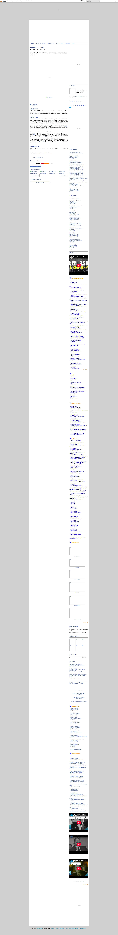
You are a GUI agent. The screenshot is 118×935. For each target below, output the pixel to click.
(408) (75, 225)
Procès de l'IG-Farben (74, 723)
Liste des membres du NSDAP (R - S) (76, 174)
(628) (74, 218)
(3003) (72, 202)
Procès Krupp (73, 745)
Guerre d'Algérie (72, 158)
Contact (73, 43)
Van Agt (37, 123)
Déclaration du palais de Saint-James (77, 773)
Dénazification (73, 775)
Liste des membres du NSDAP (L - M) (76, 172)
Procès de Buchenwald (74, 713)
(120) (75, 240)
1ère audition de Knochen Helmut (75, 152)
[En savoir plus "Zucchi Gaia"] (72, 648)
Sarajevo (37, 43)
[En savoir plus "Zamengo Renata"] (72, 642)
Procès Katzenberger (74, 744)
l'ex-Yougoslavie (79, 698)
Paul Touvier (77, 592)
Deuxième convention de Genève (76, 777)
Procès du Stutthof (74, 741)
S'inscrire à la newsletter (35, 166)
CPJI (71, 785)
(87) (72, 242)
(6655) (71, 201)
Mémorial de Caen (72, 670)
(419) (72, 224)
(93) (72, 241)
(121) (74, 239)
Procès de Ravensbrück (75, 727)
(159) (74, 236)
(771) (74, 214)
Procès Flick (72, 742)
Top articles (52, 928)
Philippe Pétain (77, 556)
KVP (35, 113)
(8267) (74, 200)
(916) (72, 212)
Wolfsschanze (71, 191)
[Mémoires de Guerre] (72, 91)
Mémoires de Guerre (78, 96)
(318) (72, 231)
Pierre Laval (77, 567)
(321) (72, 230)
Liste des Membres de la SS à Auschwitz (76, 164)
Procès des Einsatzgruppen (75, 730)
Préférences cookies (82, 928)
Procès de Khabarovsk (74, 721)
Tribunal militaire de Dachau (75, 749)
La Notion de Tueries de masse (76, 794)
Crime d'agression (74, 789)
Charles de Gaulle (77, 619)
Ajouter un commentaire (40, 182)
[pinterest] (84, 1)
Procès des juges (73, 731)
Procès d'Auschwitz (74, 708)
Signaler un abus (61, 928)
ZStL (84, 811)
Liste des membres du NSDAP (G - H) (76, 169)
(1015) (71, 208)
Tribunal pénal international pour (78, 697)
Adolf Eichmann (77, 605)
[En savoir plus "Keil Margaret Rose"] (85, 648)
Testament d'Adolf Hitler (73, 189)
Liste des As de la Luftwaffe (74, 161)
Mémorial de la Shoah (73, 668)
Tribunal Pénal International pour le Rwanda (78, 701)
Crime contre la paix (74, 788)
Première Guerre (43, 43)
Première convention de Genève (76, 776)
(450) (72, 222)
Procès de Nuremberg (78, 690)
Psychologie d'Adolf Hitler (74, 188)
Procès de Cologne (74, 714)
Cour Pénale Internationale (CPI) (76, 782)
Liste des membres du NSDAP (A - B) (76, 166)
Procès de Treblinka (74, 728)
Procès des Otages (74, 735)
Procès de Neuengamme (75, 726)
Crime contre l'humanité (75, 786)
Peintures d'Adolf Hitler (73, 184)
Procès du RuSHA (73, 740)
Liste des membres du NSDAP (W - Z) (76, 177)
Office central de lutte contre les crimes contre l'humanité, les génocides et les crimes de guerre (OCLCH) (78, 797)
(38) (73, 245)
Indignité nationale (74, 793)
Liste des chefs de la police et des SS (75, 162)
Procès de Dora (73, 717)
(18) (71, 247)
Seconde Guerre (67, 43)
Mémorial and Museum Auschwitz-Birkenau (77, 669)
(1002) (72, 209)
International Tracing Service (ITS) (75, 664)
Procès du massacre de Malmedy (77, 739)
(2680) (72, 203)
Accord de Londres (74, 758)
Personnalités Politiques (38, 157)
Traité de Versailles (59, 43)
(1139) (74, 206)
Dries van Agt (41, 141)
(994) (72, 211)
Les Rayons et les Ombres (80, 881)
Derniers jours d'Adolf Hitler (74, 155)
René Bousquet (77, 579)
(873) (72, 213)
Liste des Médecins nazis (73, 163)
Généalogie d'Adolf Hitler (73, 156)
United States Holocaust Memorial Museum (77, 665)
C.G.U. (66, 928)
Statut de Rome (73, 802)
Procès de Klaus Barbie (75, 722)
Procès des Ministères (74, 733)
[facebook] (80, 1)
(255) (71, 233)
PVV (52, 139)
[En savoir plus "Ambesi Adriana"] (79, 648)
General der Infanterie (73, 157)
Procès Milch (72, 746)
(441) (75, 223)
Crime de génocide (74, 790)
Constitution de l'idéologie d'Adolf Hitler (76, 153)
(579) (74, 219)
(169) (73, 235)
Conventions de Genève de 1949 (76, 770)
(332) (71, 229)
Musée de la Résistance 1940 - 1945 (75, 671)
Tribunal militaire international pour (78, 693)
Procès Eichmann (73, 719)
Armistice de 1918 (51, 43)
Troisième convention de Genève (76, 779)
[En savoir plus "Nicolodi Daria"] (79, 642)
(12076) (74, 198)
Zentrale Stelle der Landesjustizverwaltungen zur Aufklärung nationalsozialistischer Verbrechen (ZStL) (77, 675)
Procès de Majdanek (74, 724)
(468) (72, 220)
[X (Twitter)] (82, 1)
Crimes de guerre (73, 791)
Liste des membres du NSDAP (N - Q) (76, 173)
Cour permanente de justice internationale (78, 784)
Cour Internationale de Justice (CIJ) (77, 781)
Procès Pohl (72, 748)
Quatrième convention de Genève (77, 780)
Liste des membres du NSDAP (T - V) (76, 175)
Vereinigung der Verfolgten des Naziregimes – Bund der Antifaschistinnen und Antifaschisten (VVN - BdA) (78, 806)
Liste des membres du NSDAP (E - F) (76, 168)
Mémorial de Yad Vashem (73, 666)
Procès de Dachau (74, 715)
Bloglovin (70, 107)
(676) (74, 217)
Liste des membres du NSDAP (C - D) (76, 167)
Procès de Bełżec (73, 712)
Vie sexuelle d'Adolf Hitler (74, 190)
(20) (73, 246)
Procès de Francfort (74, 709)
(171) (74, 234)
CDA (66, 126)
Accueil (32, 43)
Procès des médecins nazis (75, 718)
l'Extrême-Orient (79, 694)
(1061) (73, 207)
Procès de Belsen (73, 710)
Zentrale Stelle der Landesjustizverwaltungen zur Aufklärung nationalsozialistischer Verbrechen (77, 810)
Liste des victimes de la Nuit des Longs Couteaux (78, 180)
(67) (72, 244)
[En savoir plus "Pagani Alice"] (85, 642)
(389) (76, 228)
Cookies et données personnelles (73, 928)
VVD (46, 128)
